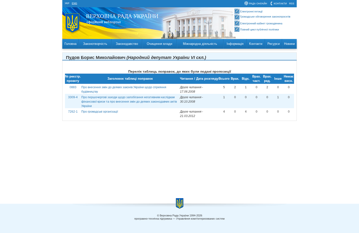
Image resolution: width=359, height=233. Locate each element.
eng (74, 3)
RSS (291, 3)
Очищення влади (159, 44)
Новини (289, 44)
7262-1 (73, 111)
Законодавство (127, 44)
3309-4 (73, 97)
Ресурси (273, 44)
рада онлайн (258, 3)
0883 (73, 87)
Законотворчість (95, 44)
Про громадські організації (99, 111)
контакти (280, 3)
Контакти (255, 44)
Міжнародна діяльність (200, 44)
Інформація (235, 44)
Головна (70, 44)
